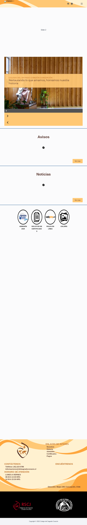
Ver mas (78, 161)
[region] (43, 66)
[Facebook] (68, 4)
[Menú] (82, 4)
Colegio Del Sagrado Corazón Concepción (30, 78)
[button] (43, 111)
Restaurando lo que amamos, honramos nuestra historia (39, 82)
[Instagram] (72, 4)
